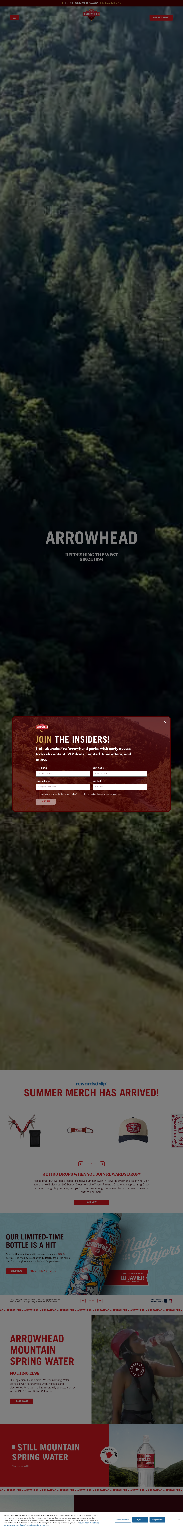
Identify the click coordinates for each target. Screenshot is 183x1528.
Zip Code (97, 781)
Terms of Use (115, 794)
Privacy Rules (70, 794)
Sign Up (45, 802)
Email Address (43, 781)
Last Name (98, 768)
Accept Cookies (157, 1520)
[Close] (165, 722)
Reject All (140, 1520)
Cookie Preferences (123, 1520)
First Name (41, 768)
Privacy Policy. (84, 1523)
